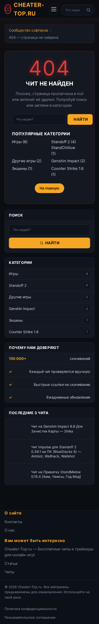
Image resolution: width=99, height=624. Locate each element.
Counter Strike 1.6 (67, 168)
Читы (9, 571)
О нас (10, 530)
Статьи (11, 563)
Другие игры (24, 160)
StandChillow (63, 147)
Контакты (13, 521)
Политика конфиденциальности (31, 609)
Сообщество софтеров (28, 30)
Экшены (19, 168)
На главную (49, 188)
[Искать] (88, 10)
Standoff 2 (60, 141)
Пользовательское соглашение (30, 617)
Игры (17, 141)
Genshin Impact (65, 160)
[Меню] (54, 9)
